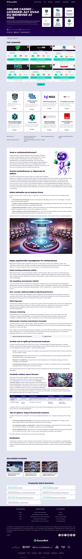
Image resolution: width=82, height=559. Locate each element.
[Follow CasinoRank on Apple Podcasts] (74, 535)
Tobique (43, 139)
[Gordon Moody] (26, 547)
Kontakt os (60, 514)
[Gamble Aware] (43, 547)
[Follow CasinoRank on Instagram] (62, 535)
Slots (20, 519)
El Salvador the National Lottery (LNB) (66, 137)
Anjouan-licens (10, 136)
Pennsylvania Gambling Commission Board (32, 140)
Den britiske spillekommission (16, 283)
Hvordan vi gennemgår (60, 516)
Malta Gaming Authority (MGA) (25, 380)
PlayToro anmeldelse (64, 79)
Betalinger (57, 1)
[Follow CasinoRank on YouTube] (68, 535)
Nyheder (73, 1)
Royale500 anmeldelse (41, 61)
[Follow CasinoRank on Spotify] (71, 535)
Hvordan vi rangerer (60, 519)
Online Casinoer (37, 1)
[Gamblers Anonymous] (57, 547)
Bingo (20, 512)
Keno (20, 514)
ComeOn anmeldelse (18, 61)
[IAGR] (63, 547)
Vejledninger (66, 1)
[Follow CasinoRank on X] (65, 535)
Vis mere (40, 84)
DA (8, 535)
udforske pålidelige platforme (20, 167)
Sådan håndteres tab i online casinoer (40, 521)
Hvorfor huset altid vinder (40, 512)
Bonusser (50, 1)
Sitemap (60, 557)
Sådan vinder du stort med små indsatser (40, 516)
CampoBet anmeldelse (41, 79)
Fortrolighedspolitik (60, 521)
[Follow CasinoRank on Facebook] (59, 535)
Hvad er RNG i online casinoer (40, 519)
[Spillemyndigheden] (16, 547)
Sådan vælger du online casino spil (40, 514)
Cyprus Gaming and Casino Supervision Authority (30, 137)
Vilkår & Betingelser (23, 557)
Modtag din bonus (18, 59)
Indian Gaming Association (13, 139)
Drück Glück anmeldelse (64, 61)
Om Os (60, 512)
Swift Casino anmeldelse (18, 79)
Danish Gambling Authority (47, 136)
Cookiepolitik (43, 557)
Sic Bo (20, 516)
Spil (45, 1)
